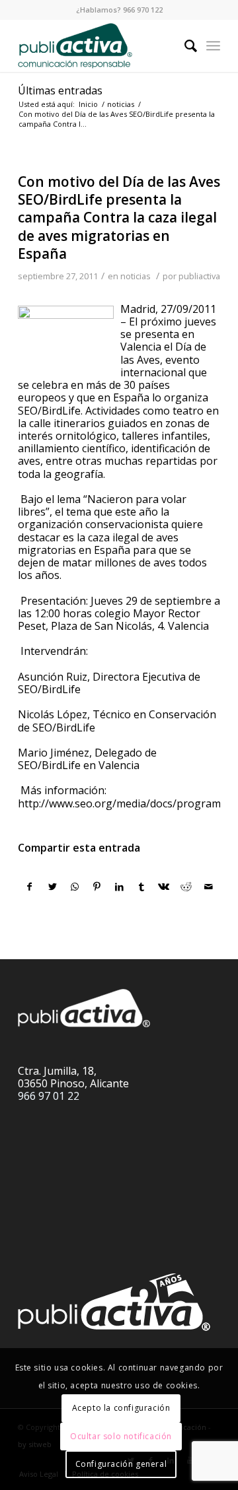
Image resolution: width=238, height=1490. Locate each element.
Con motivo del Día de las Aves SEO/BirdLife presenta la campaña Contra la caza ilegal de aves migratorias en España (119, 217)
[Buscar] (184, 45)
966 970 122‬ (143, 10)
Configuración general (121, 1464)
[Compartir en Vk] (164, 886)
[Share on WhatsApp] (75, 886)
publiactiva (199, 276)
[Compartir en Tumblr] (142, 886)
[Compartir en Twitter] (52, 886)
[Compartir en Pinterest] (97, 886)
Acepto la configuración (121, 1407)
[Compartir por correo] (208, 886)
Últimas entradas (60, 90)
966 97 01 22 (48, 1096)
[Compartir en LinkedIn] (119, 886)
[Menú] (213, 45)
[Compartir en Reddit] (186, 886)
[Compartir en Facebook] (30, 886)
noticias (135, 276)
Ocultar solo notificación (121, 1436)
